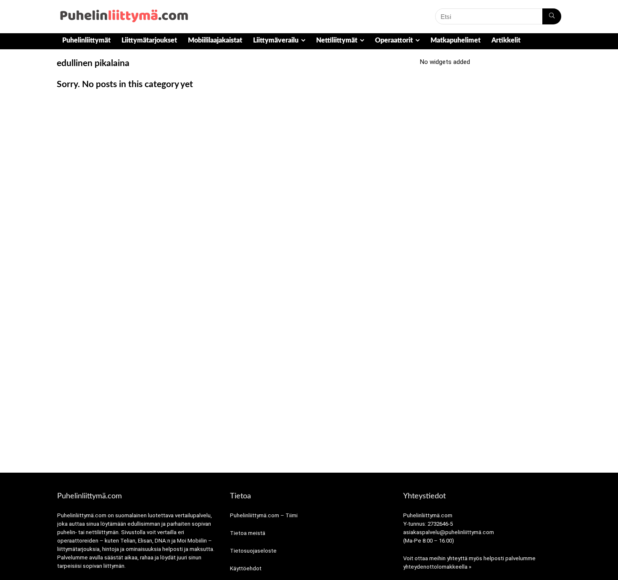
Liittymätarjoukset (149, 40)
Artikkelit (505, 40)
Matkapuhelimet (455, 40)
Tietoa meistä (247, 533)
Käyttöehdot (245, 568)
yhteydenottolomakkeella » (437, 567)
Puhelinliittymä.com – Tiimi (264, 515)
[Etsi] (551, 16)
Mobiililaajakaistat (215, 40)
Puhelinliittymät (86, 40)
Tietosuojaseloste (253, 551)
